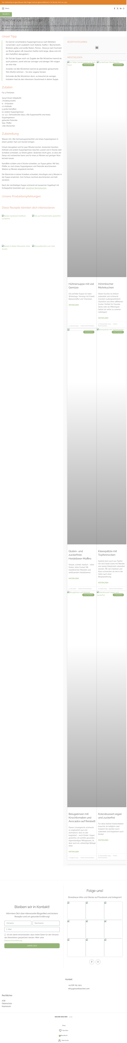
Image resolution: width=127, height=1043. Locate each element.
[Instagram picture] (76, 910)
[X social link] (117, 8)
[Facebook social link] (114, 8)
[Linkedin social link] (120, 8)
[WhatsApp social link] (123, 8)
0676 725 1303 (62, 2)
